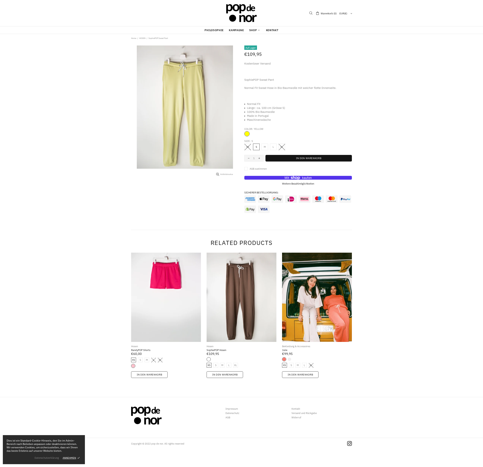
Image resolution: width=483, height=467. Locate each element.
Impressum (231, 408)
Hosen (134, 346)
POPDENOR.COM (241, 13)
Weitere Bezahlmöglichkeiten (298, 183)
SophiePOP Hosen (216, 350)
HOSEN (142, 38)
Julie (284, 350)
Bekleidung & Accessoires (296, 346)
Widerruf (296, 417)
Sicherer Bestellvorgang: (261, 192)
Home (133, 38)
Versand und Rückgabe (304, 413)
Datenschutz (232, 413)
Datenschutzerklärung (47, 457)
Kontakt (295, 408)
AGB (227, 417)
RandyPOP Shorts (140, 350)
